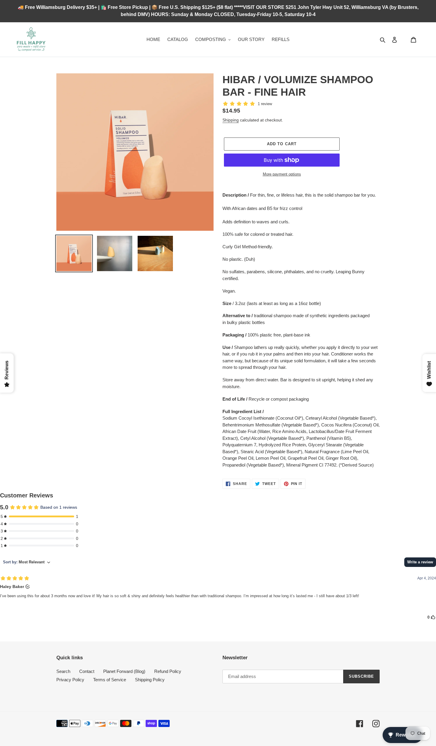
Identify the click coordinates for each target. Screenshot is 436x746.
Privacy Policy (70, 679)
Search (63, 671)
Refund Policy (167, 671)
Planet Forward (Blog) (124, 671)
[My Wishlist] (404, 39)
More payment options (282, 174)
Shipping (230, 120)
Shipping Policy (150, 679)
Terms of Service (109, 679)
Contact (86, 671)
